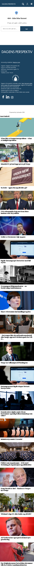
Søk (26, 29)
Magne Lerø (16, 62)
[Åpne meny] (30, 4)
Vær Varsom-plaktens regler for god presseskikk (17, 84)
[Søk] (23, 4)
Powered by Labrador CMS (17, 112)
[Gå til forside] (10, 4)
